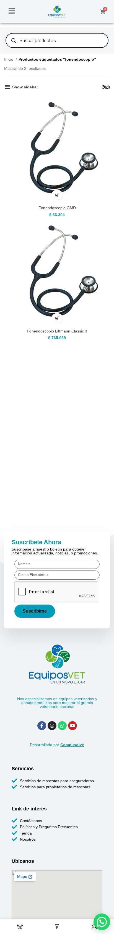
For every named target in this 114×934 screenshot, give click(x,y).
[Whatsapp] (62, 725)
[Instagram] (52, 725)
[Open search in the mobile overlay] (57, 40)
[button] (57, 195)
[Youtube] (72, 725)
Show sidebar (25, 87)
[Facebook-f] (41, 725)
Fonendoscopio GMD (57, 208)
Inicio (9, 59)
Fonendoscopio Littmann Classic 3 (57, 331)
